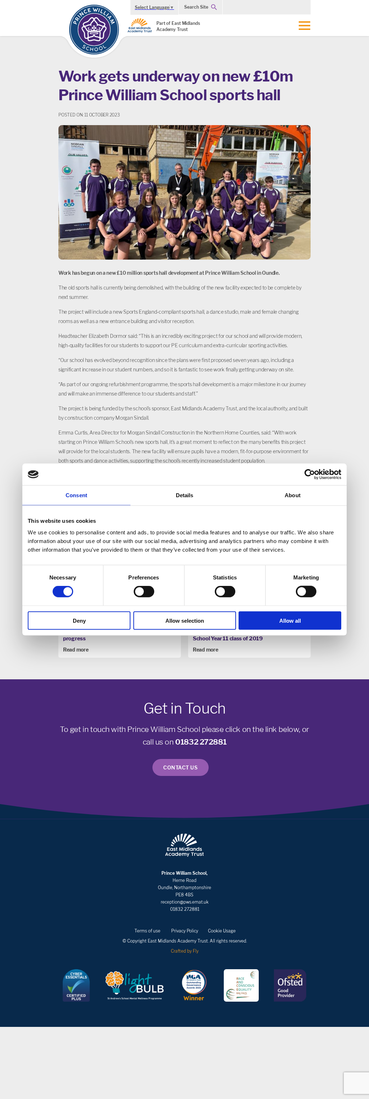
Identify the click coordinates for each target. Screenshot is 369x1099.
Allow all (290, 620)
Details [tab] (185, 495)
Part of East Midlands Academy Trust (178, 26)
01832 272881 (200, 741)
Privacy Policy (184, 931)
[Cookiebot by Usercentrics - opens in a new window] (309, 474)
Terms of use (147, 931)
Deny (79, 620)
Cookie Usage (222, 931)
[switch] (144, 591)
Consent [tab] (76, 495)
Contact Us (180, 767)
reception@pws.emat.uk (185, 902)
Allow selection (184, 620)
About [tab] (293, 495)
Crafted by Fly (185, 951)
